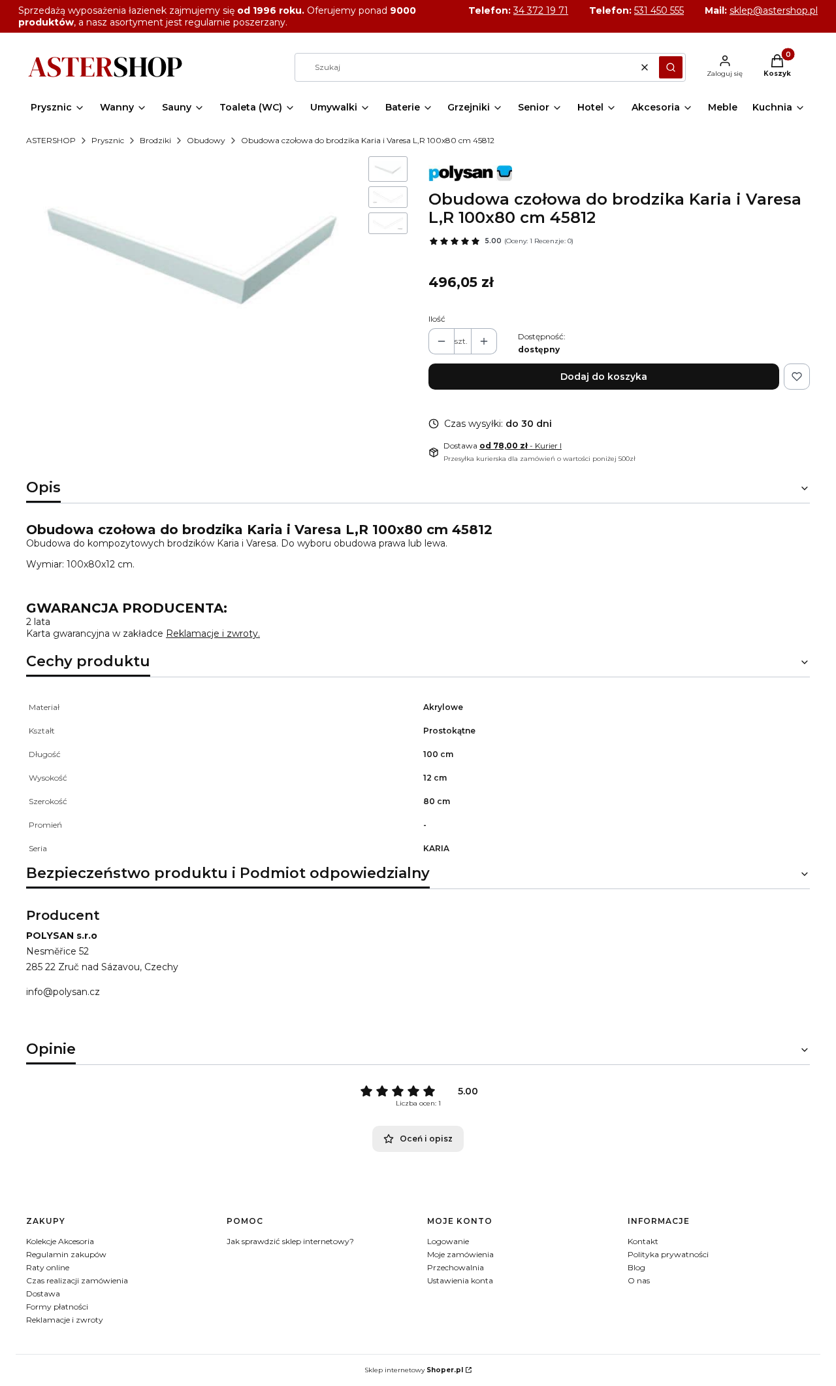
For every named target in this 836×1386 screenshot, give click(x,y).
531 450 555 (659, 10)
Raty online (47, 1267)
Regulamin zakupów (66, 1254)
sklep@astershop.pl (774, 10)
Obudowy (206, 140)
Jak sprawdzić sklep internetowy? (290, 1241)
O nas (639, 1280)
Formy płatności (57, 1306)
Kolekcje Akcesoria (60, 1241)
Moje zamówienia (460, 1254)
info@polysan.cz (63, 992)
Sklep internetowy (413, 1370)
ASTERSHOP (51, 140)
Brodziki (155, 140)
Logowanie (448, 1241)
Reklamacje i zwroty (64, 1320)
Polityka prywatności (668, 1254)
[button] (671, 67)
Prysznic (107, 140)
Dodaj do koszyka (603, 376)
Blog (636, 1267)
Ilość (436, 319)
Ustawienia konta (460, 1280)
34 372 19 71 (540, 10)
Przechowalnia (455, 1267)
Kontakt (643, 1241)
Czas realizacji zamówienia (77, 1280)
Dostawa (43, 1293)
